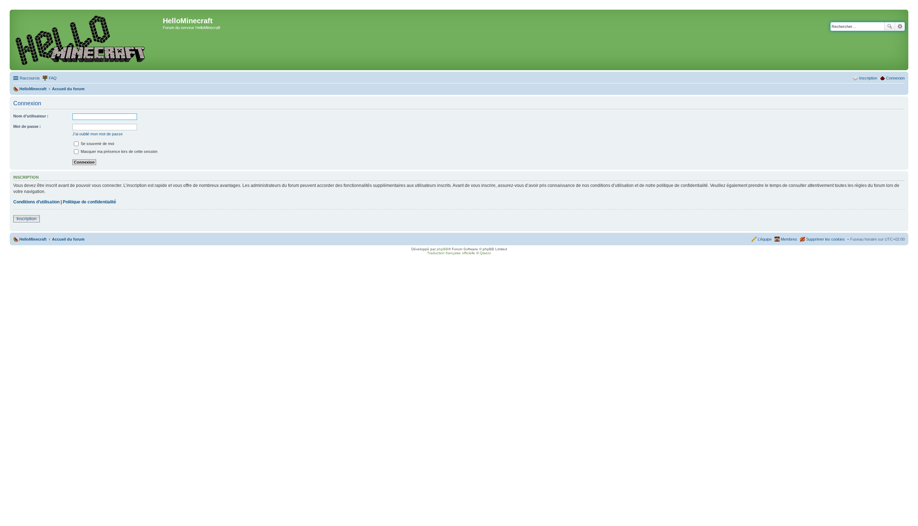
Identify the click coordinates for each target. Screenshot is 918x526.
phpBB (442, 249)
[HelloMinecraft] (87, 39)
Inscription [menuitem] (868, 78)
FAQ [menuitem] (53, 78)
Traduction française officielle (451, 253)
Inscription (26, 218)
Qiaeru (485, 253)
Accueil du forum (68, 239)
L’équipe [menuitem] (765, 239)
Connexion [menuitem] (895, 78)
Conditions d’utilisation (36, 201)
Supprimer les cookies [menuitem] (825, 239)
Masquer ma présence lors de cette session (118, 151)
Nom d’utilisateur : (30, 116)
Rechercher (889, 26)
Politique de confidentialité (89, 201)
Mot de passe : (27, 126)
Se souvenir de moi (97, 143)
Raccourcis (30, 78)
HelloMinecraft (33, 239)
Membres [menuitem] (789, 239)
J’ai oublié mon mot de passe (97, 134)
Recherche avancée (900, 26)
